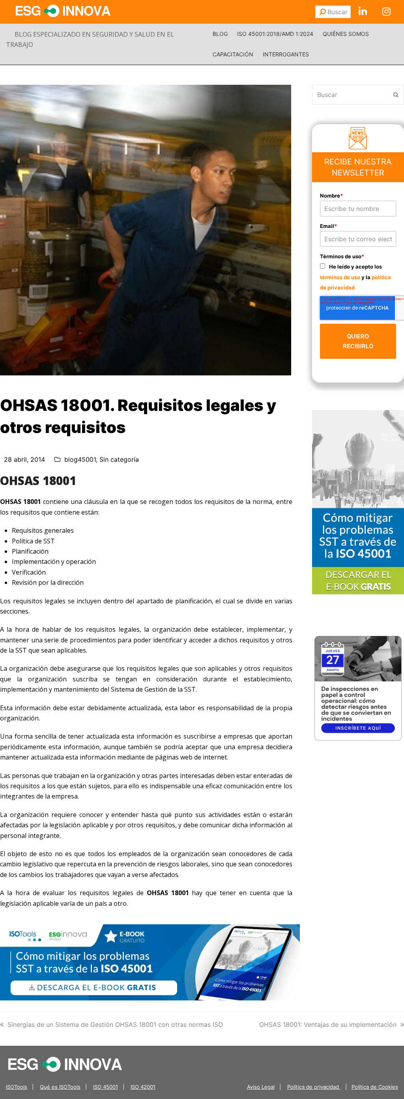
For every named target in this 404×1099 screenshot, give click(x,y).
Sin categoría (119, 459)
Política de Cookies (375, 1087)
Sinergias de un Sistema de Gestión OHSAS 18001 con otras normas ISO (115, 1024)
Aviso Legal (261, 1087)
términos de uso (340, 277)
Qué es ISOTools (60, 1087)
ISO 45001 (105, 1087)
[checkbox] (358, 276)
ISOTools (16, 1087)
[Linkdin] (363, 12)
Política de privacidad (313, 1087)
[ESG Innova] (65, 1063)
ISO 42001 (143, 1087)
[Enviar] (322, 12)
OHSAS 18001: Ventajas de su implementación (328, 1024)
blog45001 (80, 459)
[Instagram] (386, 12)
